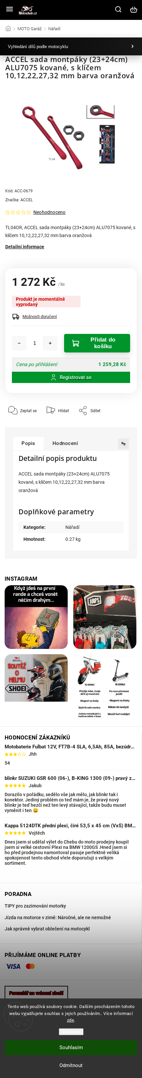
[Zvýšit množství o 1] (50, 343)
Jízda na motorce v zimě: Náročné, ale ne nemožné (58, 917)
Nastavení (71, 1031)
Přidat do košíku (102, 343)
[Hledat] (118, 9)
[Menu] (9, 9)
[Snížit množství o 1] (19, 343)
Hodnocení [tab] (65, 443)
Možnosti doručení (39, 316)
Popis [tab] (28, 443)
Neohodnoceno (49, 212)
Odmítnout (71, 1065)
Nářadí (72, 527)
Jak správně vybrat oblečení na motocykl (47, 928)
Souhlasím (71, 1047)
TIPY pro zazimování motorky (35, 906)
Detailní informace (24, 246)
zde (70, 1020)
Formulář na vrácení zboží (36, 993)
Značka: (19, 200)
